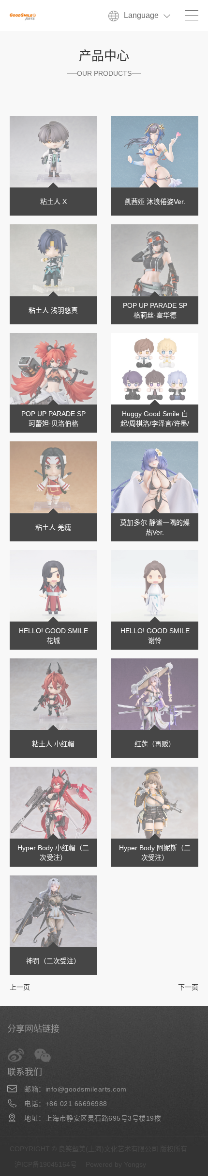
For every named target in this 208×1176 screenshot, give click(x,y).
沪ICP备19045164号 (46, 1164)
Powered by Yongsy (116, 1164)
